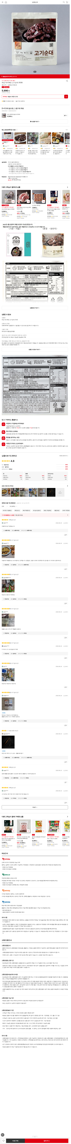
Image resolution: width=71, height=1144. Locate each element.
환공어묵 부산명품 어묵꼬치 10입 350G (53, 209)
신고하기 (65, 523)
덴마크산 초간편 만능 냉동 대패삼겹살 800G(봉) (23, 837)
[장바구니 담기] (13, 201)
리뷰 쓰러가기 (63, 455)
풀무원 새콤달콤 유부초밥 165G (39, 837)
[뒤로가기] (2, 2)
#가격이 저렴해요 (7, 510)
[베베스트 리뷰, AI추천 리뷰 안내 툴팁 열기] (16, 130)
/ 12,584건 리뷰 (8, 101)
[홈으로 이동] (5, 2)
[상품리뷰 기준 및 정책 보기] (28, 503)
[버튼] (68, 515)
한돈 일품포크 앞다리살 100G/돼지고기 (24, 208)
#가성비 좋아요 (37, 510)
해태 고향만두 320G (52, 838)
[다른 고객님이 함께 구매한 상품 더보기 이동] (67, 816)
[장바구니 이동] (66, 2)
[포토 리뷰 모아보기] (67, 486)
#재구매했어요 (26, 510)
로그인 (10, 180)
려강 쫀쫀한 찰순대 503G (8, 209)
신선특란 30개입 (36, 205)
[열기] (35, 1137)
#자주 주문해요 (66, 510)
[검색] (63, 2)
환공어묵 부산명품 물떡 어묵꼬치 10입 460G (8, 839)
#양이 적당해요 (47, 510)
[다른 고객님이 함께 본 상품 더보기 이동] (67, 187)
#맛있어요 (17, 510)
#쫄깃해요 (56, 510)
